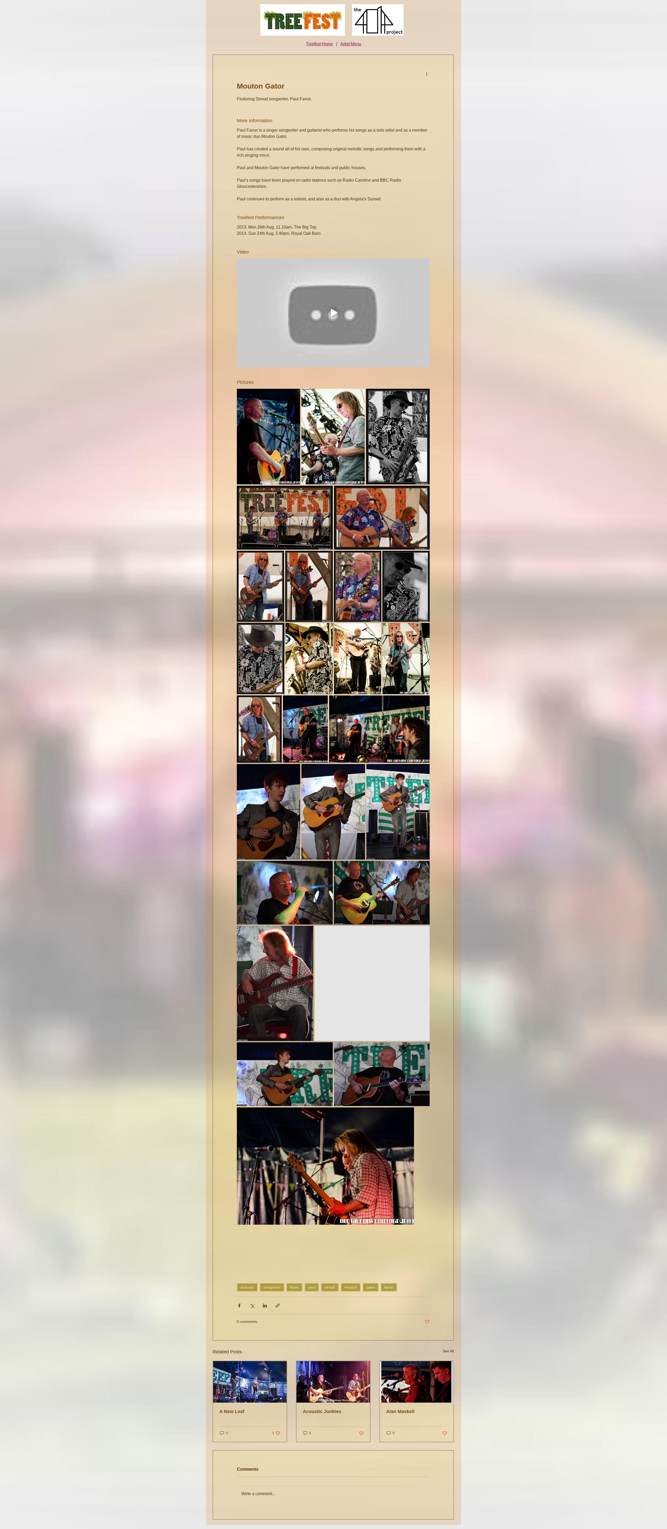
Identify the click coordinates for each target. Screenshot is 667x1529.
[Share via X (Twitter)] (252, 1305)
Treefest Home (319, 44)
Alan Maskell (400, 1411)
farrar (388, 1287)
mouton (350, 1287)
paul (311, 1287)
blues (294, 1287)
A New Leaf (231, 1411)
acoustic (247, 1287)
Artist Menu (350, 44)
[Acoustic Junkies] (333, 1382)
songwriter (272, 1287)
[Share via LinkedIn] (264, 1305)
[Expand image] (268, 436)
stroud (330, 1287)
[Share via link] (277, 1305)
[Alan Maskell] (416, 1382)
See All (448, 1351)
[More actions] (426, 74)
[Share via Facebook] (239, 1305)
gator (370, 1287)
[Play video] (333, 312)
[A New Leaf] (250, 1382)
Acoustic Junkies (322, 1411)
